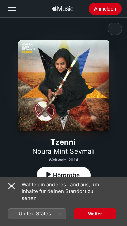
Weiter (95, 214)
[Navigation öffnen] (12, 8)
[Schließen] (11, 186)
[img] (62, 9)
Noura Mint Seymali (63, 151)
